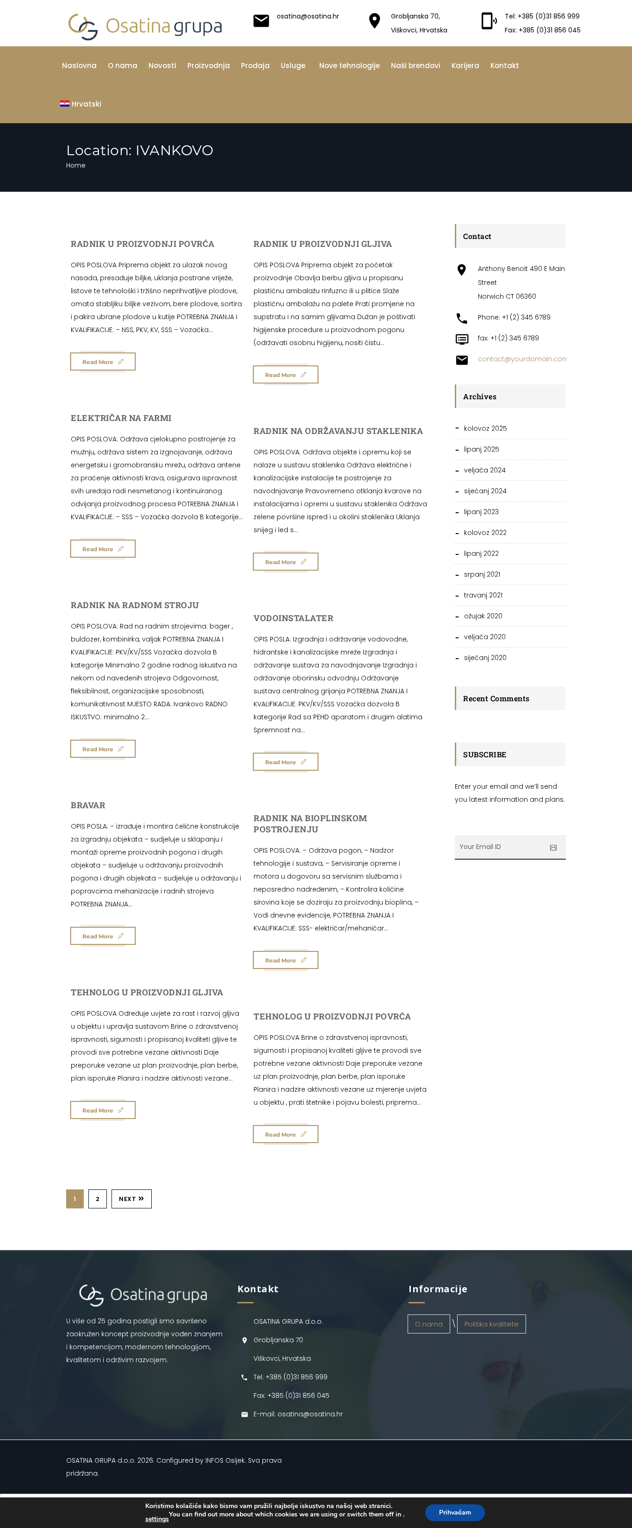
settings (157, 1519)
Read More (97, 361)
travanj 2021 (483, 595)
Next (127, 1199)
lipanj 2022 (481, 553)
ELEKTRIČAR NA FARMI (121, 417)
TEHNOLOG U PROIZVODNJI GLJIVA (147, 992)
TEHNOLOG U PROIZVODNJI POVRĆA (332, 1016)
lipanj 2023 (481, 511)
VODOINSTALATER (293, 617)
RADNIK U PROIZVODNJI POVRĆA (143, 243)
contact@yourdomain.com (523, 359)
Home (76, 165)
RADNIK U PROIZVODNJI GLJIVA (323, 243)
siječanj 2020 (485, 657)
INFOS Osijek (225, 1460)
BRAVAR (88, 805)
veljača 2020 (485, 636)
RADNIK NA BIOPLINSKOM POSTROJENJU (310, 823)
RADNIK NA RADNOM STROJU (135, 604)
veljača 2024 (485, 470)
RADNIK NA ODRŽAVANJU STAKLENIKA (338, 430)
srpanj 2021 (482, 574)
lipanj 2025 (481, 449)
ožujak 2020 (483, 616)
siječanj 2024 (485, 491)
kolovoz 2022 (485, 532)
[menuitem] (81, 104)
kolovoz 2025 (485, 428)
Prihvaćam (455, 1512)
